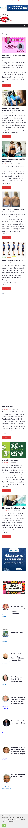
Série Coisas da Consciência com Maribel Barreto (17, 679)
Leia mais (6, 85)
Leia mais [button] (11, 821)
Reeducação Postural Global (12, 260)
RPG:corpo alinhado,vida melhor (14, 508)
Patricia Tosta (6, 60)
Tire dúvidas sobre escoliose (13, 209)
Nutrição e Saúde (17, 632)
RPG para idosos (8, 407)
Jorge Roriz (6, 462)
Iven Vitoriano (6, 211)
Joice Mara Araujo (7, 112)
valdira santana (7, 163)
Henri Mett (6, 409)
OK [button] (4, 825)
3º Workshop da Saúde (10, 460)
